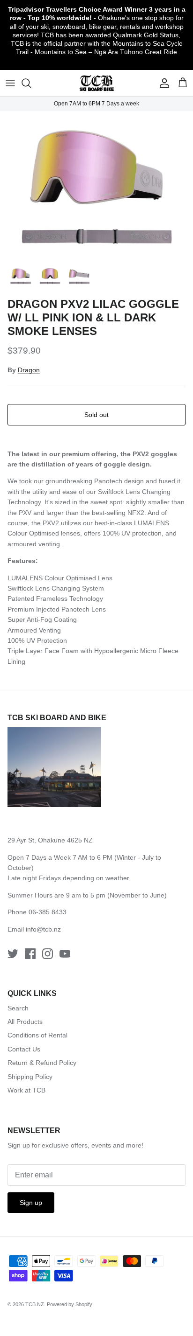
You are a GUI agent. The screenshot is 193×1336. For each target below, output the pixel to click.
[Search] (31, 83)
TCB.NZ (34, 1304)
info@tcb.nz (43, 929)
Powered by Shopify (69, 1304)
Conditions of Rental (37, 1035)
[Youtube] (64, 953)
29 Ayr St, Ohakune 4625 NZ (50, 840)
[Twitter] (12, 953)
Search (18, 1008)
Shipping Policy (29, 1076)
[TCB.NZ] (96, 83)
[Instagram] (47, 953)
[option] (96, 185)
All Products (25, 1021)
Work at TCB (26, 1090)
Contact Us (23, 1049)
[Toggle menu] (10, 83)
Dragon (29, 370)
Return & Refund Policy (41, 1062)
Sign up (31, 1202)
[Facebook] (30, 953)
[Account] (162, 83)
